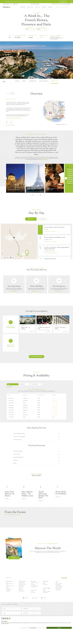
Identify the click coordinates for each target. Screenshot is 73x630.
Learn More (40, 500)
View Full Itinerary (11, 125)
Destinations (23, 7)
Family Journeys (21, 585)
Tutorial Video (45, 584)
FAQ (56, 582)
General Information (59, 583)
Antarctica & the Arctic (9, 583)
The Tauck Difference (34, 585)
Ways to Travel (30, 7)
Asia (6, 584)
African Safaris (21, 582)
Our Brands (44, 7)
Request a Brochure (59, 587)
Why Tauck (37, 7)
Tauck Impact (33, 584)
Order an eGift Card (59, 586)
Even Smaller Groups (22, 583)
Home (7, 577)
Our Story (32, 583)
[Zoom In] (2, 256)
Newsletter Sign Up (59, 585)
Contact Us (57, 581)
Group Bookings (58, 584)
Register (44, 583)
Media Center (33, 592)
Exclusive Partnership (22, 584)
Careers (32, 591)
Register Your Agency (46, 591)
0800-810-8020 (55, 4)
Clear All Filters (9, 386)
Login (44, 582)
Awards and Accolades (34, 582)
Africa (7, 582)
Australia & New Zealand (10, 585)
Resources (50, 7)
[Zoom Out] (2, 257)
